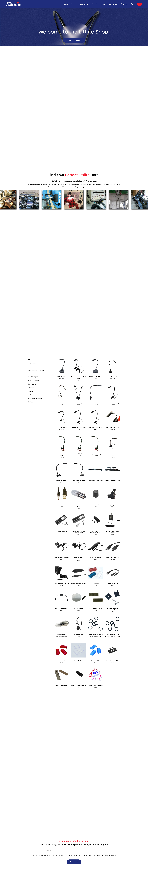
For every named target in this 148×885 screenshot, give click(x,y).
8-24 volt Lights (33, 380)
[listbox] (125, 4)
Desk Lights (32, 384)
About (103, 4)
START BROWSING (74, 40)
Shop (139, 4)
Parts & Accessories (35, 398)
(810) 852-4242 (113, 4)
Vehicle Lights (33, 377)
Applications (84, 4)
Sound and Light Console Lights (37, 372)
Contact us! (74, 862)
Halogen (31, 387)
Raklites (30, 402)
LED (29, 395)
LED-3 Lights (32, 363)
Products (65, 4)
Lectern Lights (33, 391)
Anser (30, 367)
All (29, 360)
